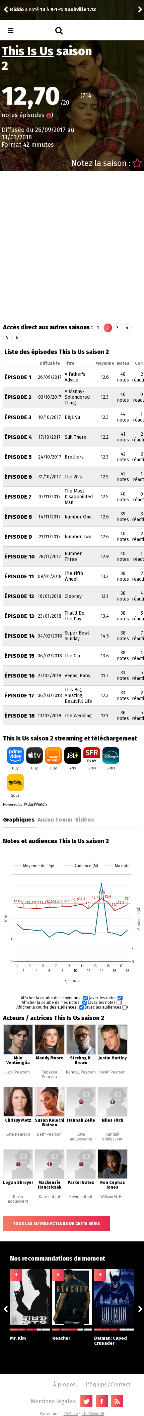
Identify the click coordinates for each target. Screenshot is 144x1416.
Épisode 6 (18, 477)
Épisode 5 (18, 457)
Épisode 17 (19, 695)
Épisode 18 (19, 716)
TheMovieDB (93, 1413)
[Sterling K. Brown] (81, 1053)
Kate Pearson (18, 1134)
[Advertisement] (72, 247)
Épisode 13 (19, 616)
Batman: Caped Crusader (110, 1341)
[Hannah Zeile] (81, 1115)
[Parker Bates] (81, 1177)
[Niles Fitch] (112, 1115)
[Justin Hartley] (112, 1053)
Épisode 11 (19, 576)
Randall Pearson (81, 1072)
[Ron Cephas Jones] (112, 1177)
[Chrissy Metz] (18, 1115)
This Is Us (28, 51)
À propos (64, 1384)
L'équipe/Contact (108, 1384)
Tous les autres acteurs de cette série (56, 1223)
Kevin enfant (80, 1196)
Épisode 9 (18, 537)
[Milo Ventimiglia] (18, 1053)
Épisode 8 (18, 517)
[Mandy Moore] (49, 1053)
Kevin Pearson (112, 1072)
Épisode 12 (19, 596)
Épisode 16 (19, 676)
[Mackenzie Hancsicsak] (49, 1177)
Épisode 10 (19, 556)
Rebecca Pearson (49, 1074)
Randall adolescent (112, 1136)
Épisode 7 (17, 497)
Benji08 (23, 9)
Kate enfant (49, 1196)
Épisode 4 (18, 437)
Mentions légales (53, 1401)
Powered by (13, 804)
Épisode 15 (19, 656)
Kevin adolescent (18, 1199)
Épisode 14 (19, 636)
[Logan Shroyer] (18, 1177)
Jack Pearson (18, 1072)
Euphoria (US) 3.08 (80, 9)
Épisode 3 (17, 417)
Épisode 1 (17, 377)
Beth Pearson (49, 1134)
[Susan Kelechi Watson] (49, 1115)
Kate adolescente (81, 1136)
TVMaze (71, 1413)
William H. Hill (112, 1196)
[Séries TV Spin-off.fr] (37, 30)
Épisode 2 (17, 397)
